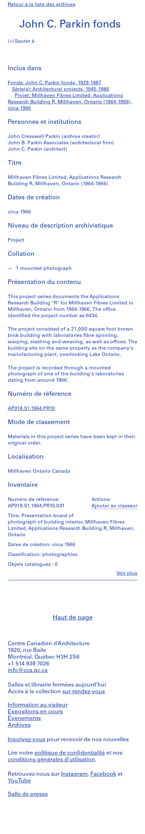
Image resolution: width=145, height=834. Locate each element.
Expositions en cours (35, 712)
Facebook (103, 774)
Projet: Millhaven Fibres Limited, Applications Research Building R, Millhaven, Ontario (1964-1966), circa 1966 (70, 102)
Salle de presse (28, 794)
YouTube (19, 781)
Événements (24, 718)
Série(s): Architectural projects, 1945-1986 (60, 89)
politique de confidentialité (69, 753)
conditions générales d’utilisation (51, 760)
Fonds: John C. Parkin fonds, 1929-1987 (54, 83)
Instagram (74, 774)
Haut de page (73, 618)
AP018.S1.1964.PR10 (31, 408)
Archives (19, 725)
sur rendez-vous (83, 692)
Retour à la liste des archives (41, 4)
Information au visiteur (38, 705)
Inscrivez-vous (26, 740)
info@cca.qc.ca (28, 670)
